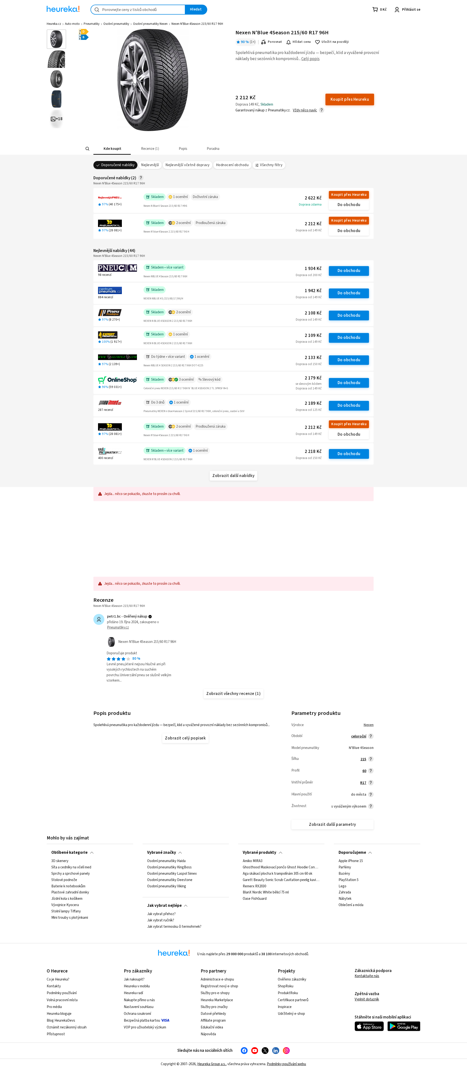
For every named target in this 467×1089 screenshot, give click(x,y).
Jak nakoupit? (134, 979)
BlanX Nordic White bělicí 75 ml (266, 892)
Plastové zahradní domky (70, 892)
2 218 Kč (313, 451)
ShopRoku (285, 986)
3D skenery (59, 861)
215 (363, 759)
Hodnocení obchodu (232, 165)
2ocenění (183, 222)
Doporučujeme (352, 852)
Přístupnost (56, 1034)
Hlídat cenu (302, 42)
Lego (342, 886)
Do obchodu (349, 205)
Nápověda (208, 1034)
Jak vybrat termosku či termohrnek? (174, 926)
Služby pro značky (214, 1006)
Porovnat (275, 42)
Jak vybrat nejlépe (164, 906)
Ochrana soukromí (137, 1013)
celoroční (358, 736)
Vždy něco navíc (305, 110)
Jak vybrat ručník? (160, 920)
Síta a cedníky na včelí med (71, 867)
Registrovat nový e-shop (219, 986)
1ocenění (180, 196)
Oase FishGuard (255, 899)
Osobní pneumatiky (116, 24)
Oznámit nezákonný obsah (67, 1027)
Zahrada (345, 892)
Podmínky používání (62, 993)
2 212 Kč (313, 224)
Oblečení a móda (351, 905)
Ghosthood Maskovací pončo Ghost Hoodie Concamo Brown (281, 867)
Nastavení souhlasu (138, 1006)
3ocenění (186, 379)
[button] (112, 149)
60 (364, 771)
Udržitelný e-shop (291, 1013)
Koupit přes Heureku (349, 194)
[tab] (112, 149)
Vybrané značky (161, 852)
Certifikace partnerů (293, 1000)
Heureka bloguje (59, 1013)
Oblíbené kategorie (69, 852)
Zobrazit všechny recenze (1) (233, 694)
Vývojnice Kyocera (65, 905)
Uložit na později (335, 42)
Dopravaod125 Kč (309, 410)
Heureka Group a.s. (211, 1064)
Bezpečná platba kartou (142, 1020)
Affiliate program (213, 1020)
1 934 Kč (313, 268)
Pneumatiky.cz (118, 627)
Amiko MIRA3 (252, 861)
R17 (363, 782)
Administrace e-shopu (217, 979)
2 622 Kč (313, 198)
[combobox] (137, 10)
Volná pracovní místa (62, 1000)
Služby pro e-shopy (215, 993)
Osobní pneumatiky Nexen (150, 24)
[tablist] (197, 149)
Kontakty (54, 986)
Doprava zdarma (310, 204)
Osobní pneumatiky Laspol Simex (172, 873)
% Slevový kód (209, 379)
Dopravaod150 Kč (309, 364)
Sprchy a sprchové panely (70, 873)
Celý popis (310, 59)
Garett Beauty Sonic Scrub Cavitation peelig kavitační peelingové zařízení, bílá (281, 880)
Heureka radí (133, 993)
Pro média (54, 1006)
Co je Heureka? (58, 979)
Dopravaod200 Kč (309, 275)
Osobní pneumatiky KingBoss (169, 867)
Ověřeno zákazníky (292, 979)
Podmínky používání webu (286, 1064)
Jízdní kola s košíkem (66, 899)
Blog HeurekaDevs (61, 1020)
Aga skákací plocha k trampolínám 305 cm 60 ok (277, 873)
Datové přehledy (213, 1013)
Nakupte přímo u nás (139, 1000)
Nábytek (345, 899)
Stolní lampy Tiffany (66, 911)
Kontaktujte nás (367, 976)
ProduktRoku (288, 993)
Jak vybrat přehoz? (161, 914)
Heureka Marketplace (217, 1000)
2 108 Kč (313, 313)
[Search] (87, 148)
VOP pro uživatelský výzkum (145, 1027)
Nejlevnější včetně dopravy (187, 165)
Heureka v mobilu (137, 986)
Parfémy (345, 867)
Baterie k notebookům (68, 886)
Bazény (344, 873)
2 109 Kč (313, 335)
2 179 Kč (313, 378)
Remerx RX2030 (254, 886)
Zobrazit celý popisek (185, 738)
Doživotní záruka (205, 196)
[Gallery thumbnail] (56, 39)
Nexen (369, 725)
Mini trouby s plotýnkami (69, 917)
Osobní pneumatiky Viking (166, 886)
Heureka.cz (54, 24)
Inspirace (285, 1006)
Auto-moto (72, 24)
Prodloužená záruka (210, 222)
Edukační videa (212, 1027)
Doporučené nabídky (118, 165)
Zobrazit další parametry (332, 825)
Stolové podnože (64, 880)
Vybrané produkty (259, 852)
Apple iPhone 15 (351, 861)
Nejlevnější (150, 165)
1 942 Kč (313, 291)
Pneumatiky (91, 24)
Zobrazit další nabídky (233, 476)
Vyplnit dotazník (367, 999)
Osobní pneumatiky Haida (166, 861)
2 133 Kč (313, 357)
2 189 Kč (313, 403)
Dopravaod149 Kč (309, 230)
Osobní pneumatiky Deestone (169, 880)
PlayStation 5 (349, 880)
